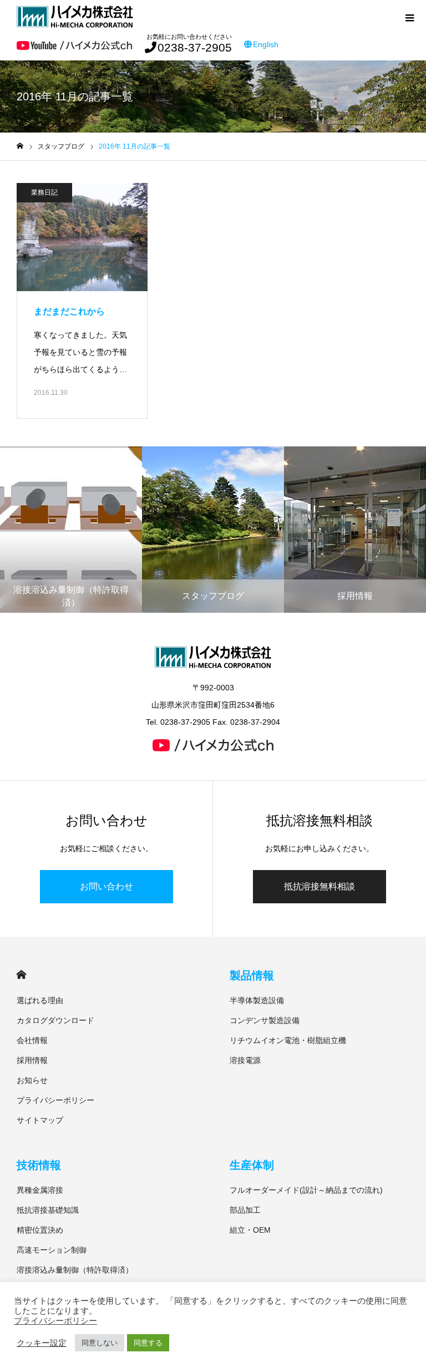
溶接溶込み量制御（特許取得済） (75, 1269)
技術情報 (39, 1165)
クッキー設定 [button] (42, 1343)
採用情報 (32, 1060)
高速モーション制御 (52, 1249)
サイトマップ (40, 1120)
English (265, 44)
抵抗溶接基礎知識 (48, 1210)
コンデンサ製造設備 (265, 1020)
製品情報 (252, 975)
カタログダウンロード (55, 1020)
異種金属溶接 (40, 1190)
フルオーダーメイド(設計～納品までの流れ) (306, 1190)
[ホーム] (20, 146)
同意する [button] (148, 1343)
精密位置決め (40, 1229)
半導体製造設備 (257, 1000)
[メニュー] (409, 16)
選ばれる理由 (40, 1000)
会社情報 (32, 1040)
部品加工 (245, 1210)
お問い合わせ (106, 886)
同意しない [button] (100, 1343)
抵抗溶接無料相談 (319, 886)
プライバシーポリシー (55, 1100)
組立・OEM (250, 1229)
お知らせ (32, 1080)
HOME (21, 974)
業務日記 (44, 192)
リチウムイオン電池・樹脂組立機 (288, 1040)
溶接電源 (245, 1060)
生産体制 (252, 1165)
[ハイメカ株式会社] (75, 17)
